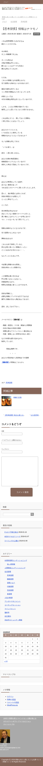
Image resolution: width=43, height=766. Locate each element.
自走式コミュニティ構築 (13, 620)
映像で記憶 (18, 397)
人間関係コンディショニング (15, 568)
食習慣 (9, 594)
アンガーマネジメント (13, 601)
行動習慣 (10, 586)
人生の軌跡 (9, 598)
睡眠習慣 (10, 579)
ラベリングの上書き (11, 541)
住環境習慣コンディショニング (16, 560)
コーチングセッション (13, 605)
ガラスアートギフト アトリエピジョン (17, 721)
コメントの (13, 702)
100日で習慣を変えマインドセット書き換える (19, 718)
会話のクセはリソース (12, 536)
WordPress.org (12, 705)
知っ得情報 (11, 564)
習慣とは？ (11, 583)
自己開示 (8, 616)
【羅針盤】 (6, 362)
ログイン (10, 696)
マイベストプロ (8, 724)
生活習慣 (8, 571)
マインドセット (10, 609)
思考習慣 (36, 34)
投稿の (11, 699)
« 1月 (6, 661)
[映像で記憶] (7, 405)
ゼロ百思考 (35, 415)
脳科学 (7, 612)
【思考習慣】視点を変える (14, 415)
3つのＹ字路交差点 (11, 532)
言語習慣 (10, 590)
